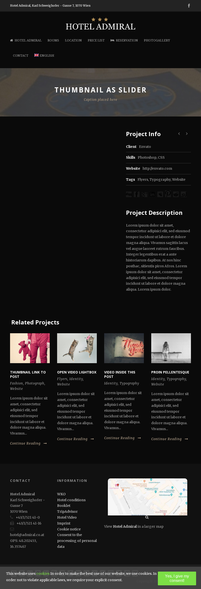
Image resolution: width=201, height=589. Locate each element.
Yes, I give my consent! (177, 578)
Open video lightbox (76, 372)
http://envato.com (157, 168)
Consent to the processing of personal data (77, 541)
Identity (76, 379)
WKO (61, 494)
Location (73, 40)
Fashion (16, 383)
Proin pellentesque (170, 372)
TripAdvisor (67, 511)
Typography (160, 179)
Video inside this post (119, 374)
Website (178, 179)
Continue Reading (25, 443)
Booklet (63, 505)
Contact (20, 55)
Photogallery (157, 40)
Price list (96, 40)
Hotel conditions (71, 500)
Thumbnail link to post (28, 374)
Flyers (143, 179)
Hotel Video (67, 517)
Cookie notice (69, 529)
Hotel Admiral (28, 40)
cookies (43, 573)
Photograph (34, 383)
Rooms (53, 40)
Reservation (127, 40)
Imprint (63, 523)
